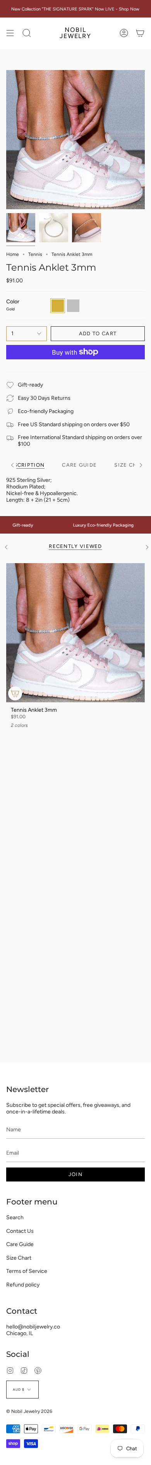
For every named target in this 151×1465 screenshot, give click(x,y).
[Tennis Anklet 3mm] (75, 632)
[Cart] (140, 33)
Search (15, 1217)
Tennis (35, 254)
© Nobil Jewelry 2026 (29, 1411)
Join (75, 1174)
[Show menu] (10, 33)
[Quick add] (15, 693)
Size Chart (18, 1258)
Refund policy (22, 1284)
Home (12, 254)
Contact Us (20, 1231)
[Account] (124, 33)
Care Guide (20, 1244)
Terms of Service (26, 1271)
